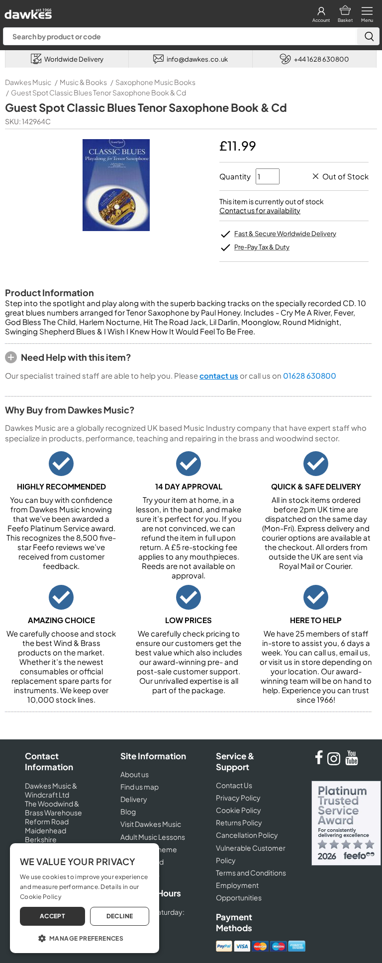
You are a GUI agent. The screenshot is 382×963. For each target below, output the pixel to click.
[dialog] (84, 898)
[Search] (368, 36)
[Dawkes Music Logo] (27, 11)
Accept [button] (52, 916)
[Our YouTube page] (351, 762)
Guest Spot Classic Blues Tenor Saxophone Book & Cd (98, 92)
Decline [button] (119, 916)
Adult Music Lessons (152, 836)
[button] (84, 937)
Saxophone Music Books (155, 82)
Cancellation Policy (247, 834)
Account (321, 20)
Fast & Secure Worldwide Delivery (285, 234)
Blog (128, 811)
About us (134, 774)
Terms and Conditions (251, 872)
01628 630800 (309, 375)
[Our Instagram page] (335, 762)
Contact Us (234, 785)
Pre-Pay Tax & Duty (261, 247)
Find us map (139, 786)
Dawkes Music (28, 82)
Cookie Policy (238, 809)
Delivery (133, 799)
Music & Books (83, 82)
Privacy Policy (238, 797)
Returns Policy (239, 822)
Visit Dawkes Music (150, 823)
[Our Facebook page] (318, 762)
